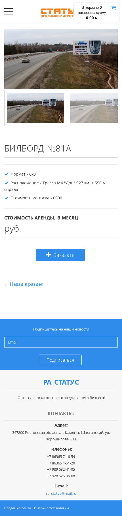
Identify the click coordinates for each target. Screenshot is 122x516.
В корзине (90, 7)
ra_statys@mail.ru (61, 493)
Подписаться (60, 360)
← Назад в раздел (23, 284)
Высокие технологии (51, 508)
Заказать (64, 254)
